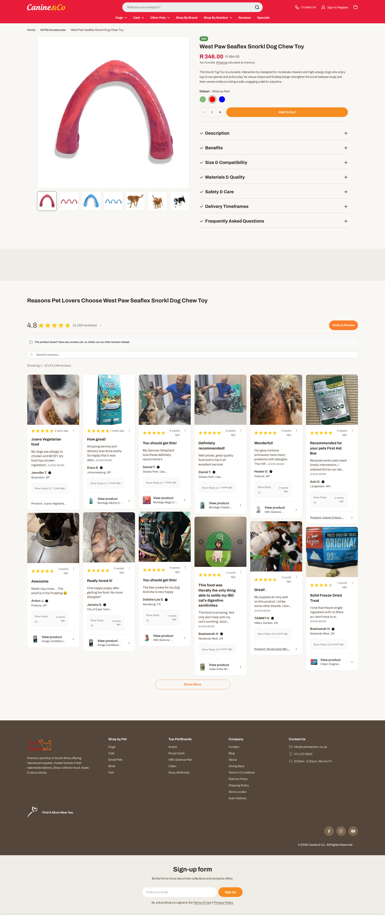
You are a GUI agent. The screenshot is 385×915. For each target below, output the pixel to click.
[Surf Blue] (222, 99)
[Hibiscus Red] (212, 99)
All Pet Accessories (53, 30)
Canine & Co (317, 844)
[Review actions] (73, 430)
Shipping (221, 62)
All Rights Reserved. (339, 844)
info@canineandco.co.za (310, 746)
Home (31, 30)
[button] (100, 325)
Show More (56, 465)
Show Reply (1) (43, 488)
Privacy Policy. (223, 902)
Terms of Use (202, 902)
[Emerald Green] (203, 99)
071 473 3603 (303, 754)
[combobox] (192, 7)
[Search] (257, 7)
